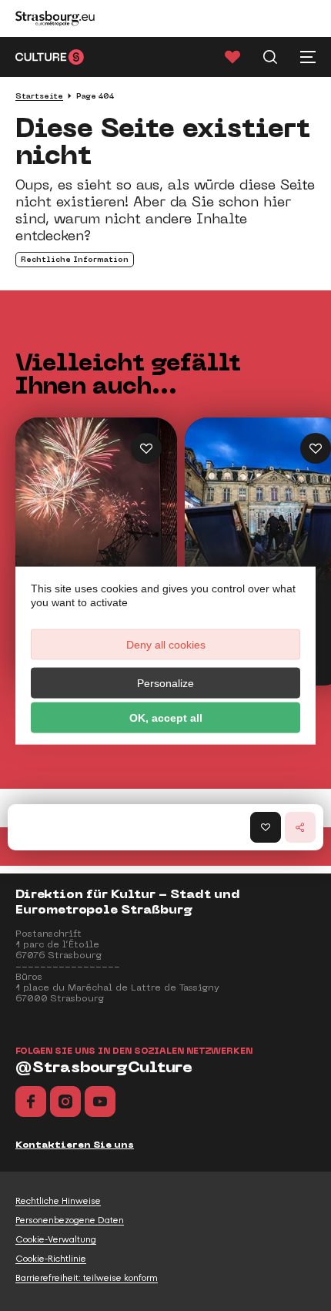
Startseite (39, 96)
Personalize (165, 682)
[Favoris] (232, 57)
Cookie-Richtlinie (50, 1258)
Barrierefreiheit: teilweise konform (86, 1277)
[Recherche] (270, 57)
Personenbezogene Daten (69, 1220)
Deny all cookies (166, 644)
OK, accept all (165, 717)
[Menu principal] (308, 57)
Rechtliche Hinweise (58, 1200)
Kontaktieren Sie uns (74, 1144)
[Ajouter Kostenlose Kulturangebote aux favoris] (315, 448)
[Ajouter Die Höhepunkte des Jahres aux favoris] (146, 448)
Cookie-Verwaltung (55, 1239)
